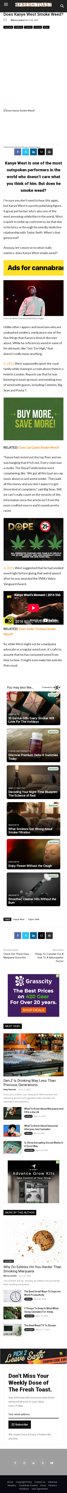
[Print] (49, 151)
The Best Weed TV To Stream (40, 1325)
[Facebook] (17, 151)
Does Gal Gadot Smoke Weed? (39, 447)
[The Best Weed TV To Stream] (12, 1330)
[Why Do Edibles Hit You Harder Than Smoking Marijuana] (33, 1241)
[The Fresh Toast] (33, 4)
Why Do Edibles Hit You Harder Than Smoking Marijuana (32, 1269)
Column (28, 27)
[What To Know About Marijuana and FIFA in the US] (12, 1113)
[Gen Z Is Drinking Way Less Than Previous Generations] (33, 1054)
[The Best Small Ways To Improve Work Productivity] (12, 1296)
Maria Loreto (17, 20)
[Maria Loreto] (5, 20)
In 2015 (8, 568)
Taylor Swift (33, 919)
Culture (38, 27)
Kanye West (18, 919)
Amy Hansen (9, 1089)
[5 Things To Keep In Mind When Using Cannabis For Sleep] (12, 1313)
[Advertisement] (33, 68)
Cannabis (8, 27)
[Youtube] (51, 1463)
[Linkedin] (33, 151)
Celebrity (18, 27)
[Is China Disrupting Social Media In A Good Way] (12, 1147)
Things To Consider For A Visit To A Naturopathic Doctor (49, 957)
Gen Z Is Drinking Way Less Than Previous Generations (29, 1083)
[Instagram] (24, 1463)
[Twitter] (25, 151)
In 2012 (8, 363)
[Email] (41, 151)
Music (46, 27)
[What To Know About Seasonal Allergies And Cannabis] (12, 1130)
